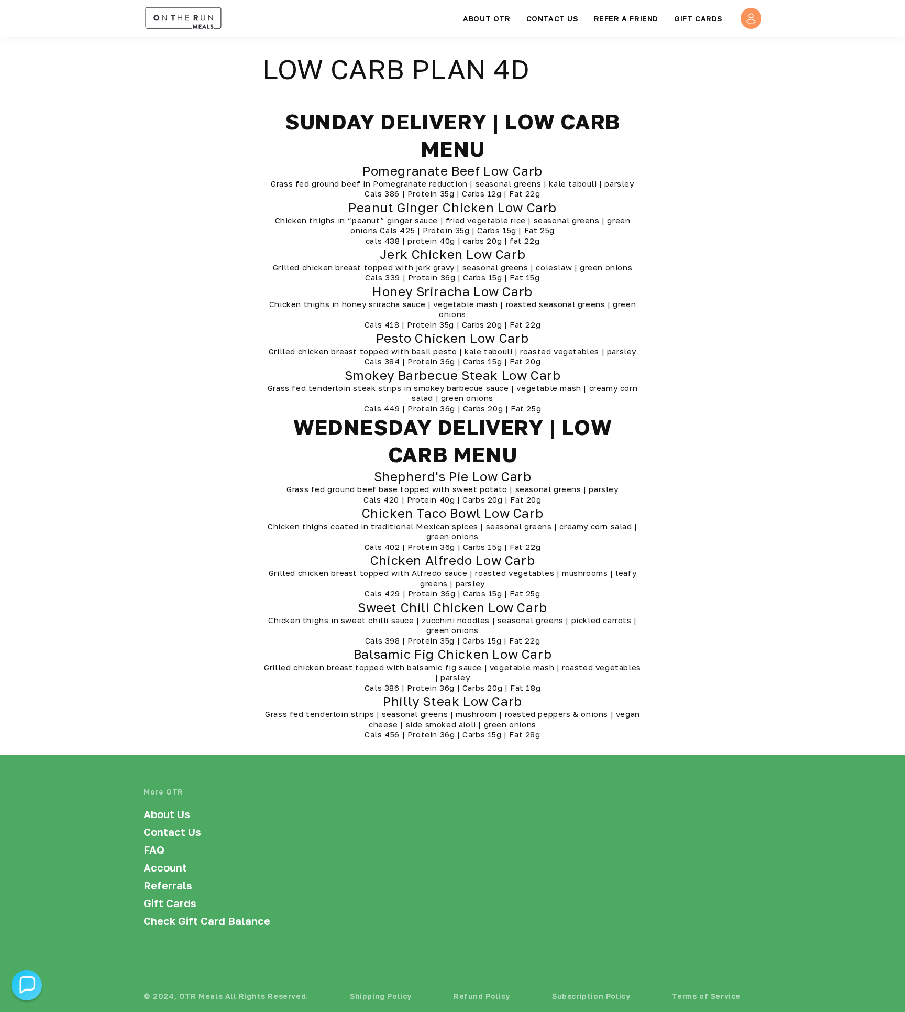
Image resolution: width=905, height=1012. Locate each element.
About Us (167, 814)
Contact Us (172, 831)
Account (165, 867)
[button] (27, 985)
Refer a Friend (626, 18)
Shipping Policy (381, 996)
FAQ (154, 849)
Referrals (168, 885)
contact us (552, 18)
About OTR (486, 18)
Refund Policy (482, 996)
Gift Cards (698, 18)
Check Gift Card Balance (207, 921)
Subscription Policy (591, 996)
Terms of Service (706, 996)
